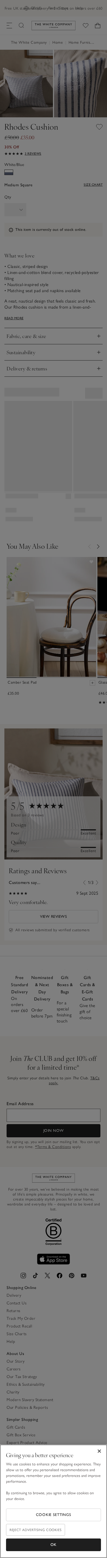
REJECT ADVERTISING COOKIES (35, 1530)
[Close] (99, 1451)
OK (53, 1544)
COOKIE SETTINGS (53, 1514)
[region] (53, 1501)
